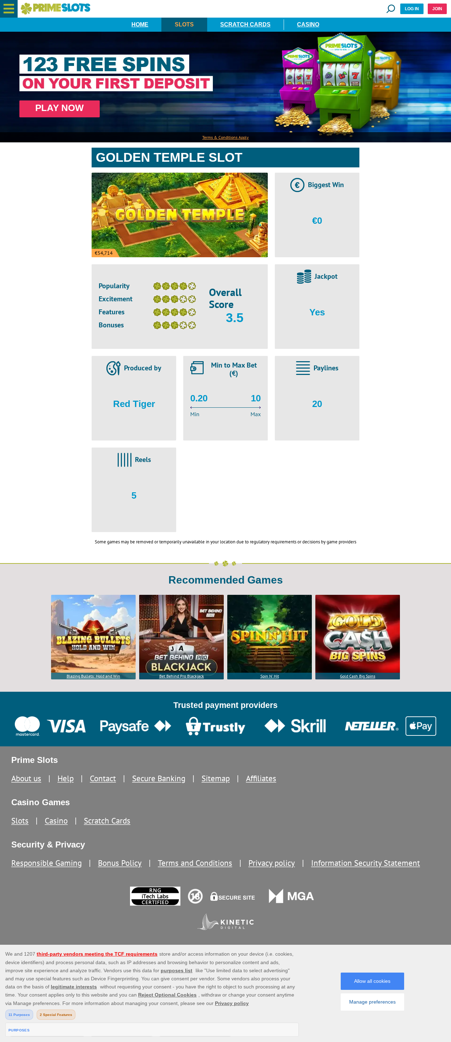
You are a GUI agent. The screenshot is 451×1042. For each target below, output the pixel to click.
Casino (308, 24)
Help (65, 778)
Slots (184, 24)
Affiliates (261, 778)
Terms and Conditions (195, 863)
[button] (9, 9)
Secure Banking (158, 778)
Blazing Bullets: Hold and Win (93, 676)
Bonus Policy (120, 863)
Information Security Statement (365, 863)
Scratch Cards (245, 24)
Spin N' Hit (269, 676)
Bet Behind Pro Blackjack (181, 676)
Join (437, 8)
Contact (103, 778)
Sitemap (216, 778)
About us (26, 778)
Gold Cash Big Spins (357, 676)
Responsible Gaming (46, 863)
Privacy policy (271, 863)
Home (139, 24)
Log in (412, 8)
